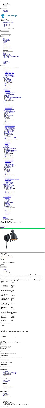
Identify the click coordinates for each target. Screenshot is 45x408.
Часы (6, 120)
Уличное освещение (7, 55)
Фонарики (7, 203)
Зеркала (6, 113)
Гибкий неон (7, 163)
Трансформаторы (8, 140)
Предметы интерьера (7, 47)
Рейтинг (2, 342)
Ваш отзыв (2, 330)
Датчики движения (9, 134)
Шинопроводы (8, 189)
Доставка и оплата (6, 4)
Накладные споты (8, 193)
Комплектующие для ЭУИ (10, 137)
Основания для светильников (11, 150)
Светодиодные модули (9, 164)
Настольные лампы (7, 43)
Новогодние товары (7, 45)
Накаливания (7, 84)
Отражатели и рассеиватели (10, 148)
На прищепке (8, 209)
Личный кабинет (6, 393)
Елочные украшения (9, 74)
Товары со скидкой (6, 389)
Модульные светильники (10, 128)
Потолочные (7, 91)
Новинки (5, 44)
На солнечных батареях (10, 207)
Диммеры (7, 145)
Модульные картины (9, 112)
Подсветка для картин (9, 183)
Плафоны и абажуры (9, 155)
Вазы (6, 114)
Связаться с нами (6, 380)
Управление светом (9, 153)
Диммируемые (8, 80)
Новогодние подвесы (9, 73)
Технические (7, 83)
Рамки (6, 135)
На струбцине (8, 212)
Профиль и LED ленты (7, 49)
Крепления (7, 154)
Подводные (7, 204)
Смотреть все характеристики (6, 256)
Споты (4, 52)
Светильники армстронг (10, 125)
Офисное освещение (7, 46)
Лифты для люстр (8, 156)
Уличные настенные (9, 202)
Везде (4, 38)
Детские (6, 210)
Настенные (7, 90)
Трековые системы (6, 54)
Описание (5, 269)
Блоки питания (8, 167)
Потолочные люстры (9, 109)
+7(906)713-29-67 (6, 24)
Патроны (7, 152)
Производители (6, 385)
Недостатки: (2, 341)
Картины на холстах (9, 115)
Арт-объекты (7, 121)
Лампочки (5, 41)
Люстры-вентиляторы (9, 104)
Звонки (6, 146)
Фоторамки (7, 116)
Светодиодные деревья (9, 75)
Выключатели (8, 143)
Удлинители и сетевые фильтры (11, 139)
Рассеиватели (8, 162)
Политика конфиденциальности (9, 373)
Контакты (5, 63)
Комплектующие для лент (10, 165)
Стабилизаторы (8, 141)
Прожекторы (7, 199)
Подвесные (7, 93)
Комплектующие (6, 40)
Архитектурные (8, 206)
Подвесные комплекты (9, 151)
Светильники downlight (10, 130)
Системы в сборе (8, 187)
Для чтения (7, 172)
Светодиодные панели (9, 127)
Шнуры (6, 144)
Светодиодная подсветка (8, 51)
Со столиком (7, 173)
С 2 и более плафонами (9, 174)
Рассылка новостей (6, 396)
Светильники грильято (9, 129)
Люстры (4, 42)
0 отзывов (2, 227)
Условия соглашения (7, 374)
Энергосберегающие (9, 81)
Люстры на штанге (9, 105)
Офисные (7, 214)
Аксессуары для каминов (10, 111)
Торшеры (5, 53)
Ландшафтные (8, 205)
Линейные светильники (10, 126)
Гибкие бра (7, 181)
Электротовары (6, 57)
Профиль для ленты (9, 161)
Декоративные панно (9, 119)
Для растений (8, 98)
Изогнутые (7, 169)
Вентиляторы (8, 136)
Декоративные (8, 85)
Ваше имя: (2, 325)
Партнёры (5, 387)
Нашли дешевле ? (4, 258)
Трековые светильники (9, 185)
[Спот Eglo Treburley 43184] (10, 248)
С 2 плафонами (8, 177)
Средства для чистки (9, 157)
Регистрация (5, 10)
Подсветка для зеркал (9, 182)
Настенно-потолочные (9, 94)
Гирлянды (7, 70)
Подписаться (3, 348)
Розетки (6, 138)
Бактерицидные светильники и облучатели (13, 97)
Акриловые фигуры (9, 72)
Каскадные (7, 103)
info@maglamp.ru (6, 26)
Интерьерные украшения (10, 76)
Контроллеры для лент (9, 166)
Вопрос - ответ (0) (6, 272)
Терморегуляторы (8, 133)
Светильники (5, 50)
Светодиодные (8, 87)
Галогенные (7, 86)
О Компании (5, 3)
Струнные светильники (10, 188)
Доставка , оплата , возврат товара (10, 372)
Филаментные (8, 79)
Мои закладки (5, 395)
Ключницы (7, 118)
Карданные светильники (10, 131)
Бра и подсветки (6, 39)
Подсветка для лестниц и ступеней (12, 179)
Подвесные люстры (9, 106)
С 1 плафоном (8, 171)
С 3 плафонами (8, 180)
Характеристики (6, 270)
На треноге (7, 170)
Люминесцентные (8, 82)
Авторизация (5, 11)
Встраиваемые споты (9, 194)
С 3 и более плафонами (9, 191)
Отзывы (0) (5, 271)
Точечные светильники (9, 100)
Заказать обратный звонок (8, 22)
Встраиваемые (8, 99)
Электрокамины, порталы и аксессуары (11, 56)
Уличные (7, 198)
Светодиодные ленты (9, 159)
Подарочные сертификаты (8, 386)
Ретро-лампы (7, 78)
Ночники (7, 96)
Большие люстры (8, 108)
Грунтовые (7, 200)
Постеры (7, 117)
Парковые (7, 201)
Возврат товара (6, 381)
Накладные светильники (10, 92)
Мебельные (7, 95)
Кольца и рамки (8, 149)
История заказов (6, 394)
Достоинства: (3, 336)
